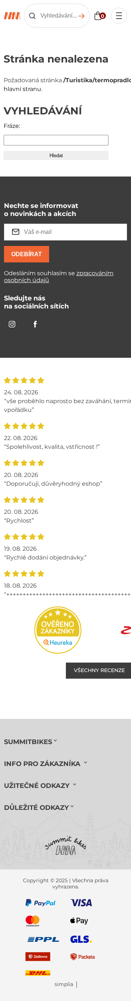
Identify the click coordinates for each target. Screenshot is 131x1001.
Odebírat (26, 254)
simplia (64, 984)
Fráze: (12, 125)
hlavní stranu (22, 89)
